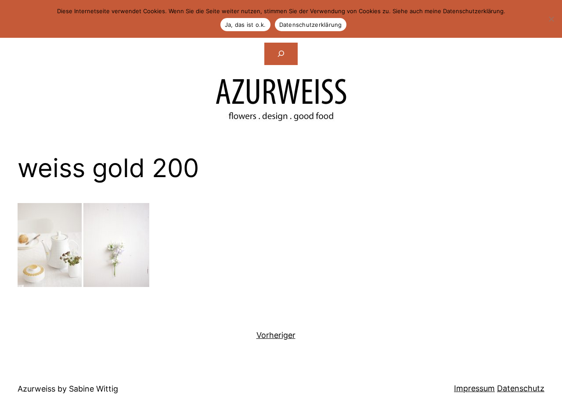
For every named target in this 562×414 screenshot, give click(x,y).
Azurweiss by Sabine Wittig (68, 388)
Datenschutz (520, 388)
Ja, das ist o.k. (245, 24)
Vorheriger (275, 335)
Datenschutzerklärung (310, 24)
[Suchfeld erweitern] (281, 53)
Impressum (474, 388)
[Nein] (551, 19)
